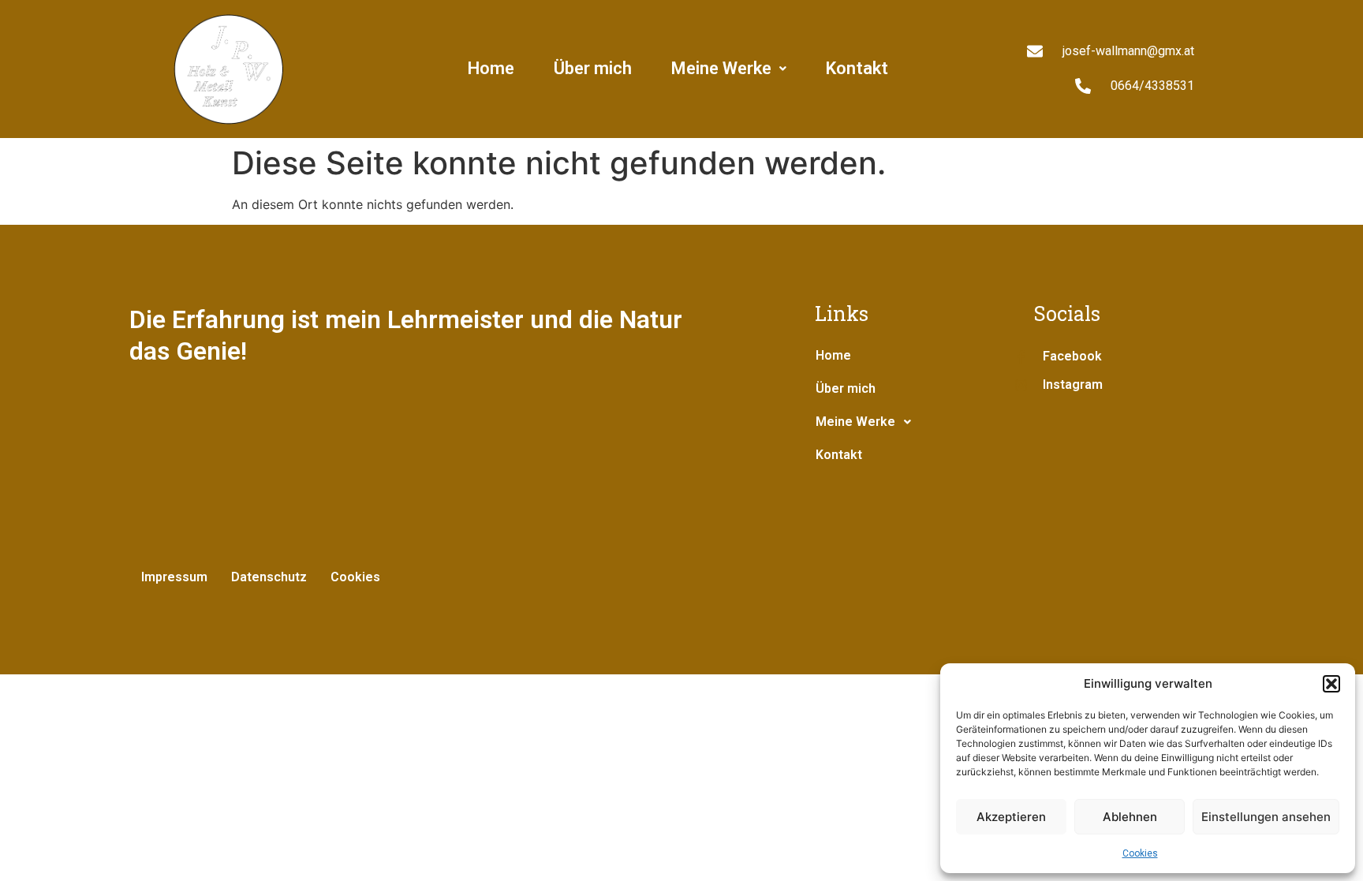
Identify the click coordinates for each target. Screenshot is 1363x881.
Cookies (1140, 853)
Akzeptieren (1011, 816)
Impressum (174, 576)
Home (491, 68)
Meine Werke (721, 68)
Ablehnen (1130, 816)
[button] (1331, 684)
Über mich (593, 68)
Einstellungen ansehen (1266, 816)
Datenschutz (269, 576)
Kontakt (857, 68)
